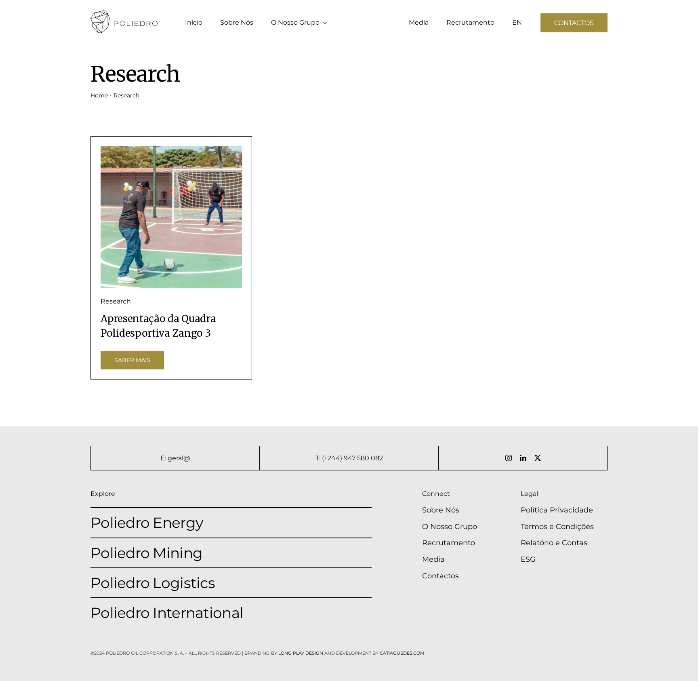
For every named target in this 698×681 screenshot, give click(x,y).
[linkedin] (523, 458)
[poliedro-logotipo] (124, 14)
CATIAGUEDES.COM (402, 653)
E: (164, 458)
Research (116, 301)
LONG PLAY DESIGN (300, 653)
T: (318, 458)
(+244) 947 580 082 (352, 458)
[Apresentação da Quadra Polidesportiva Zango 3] (171, 217)
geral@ (179, 458)
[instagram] (508, 458)
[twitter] (537, 458)
